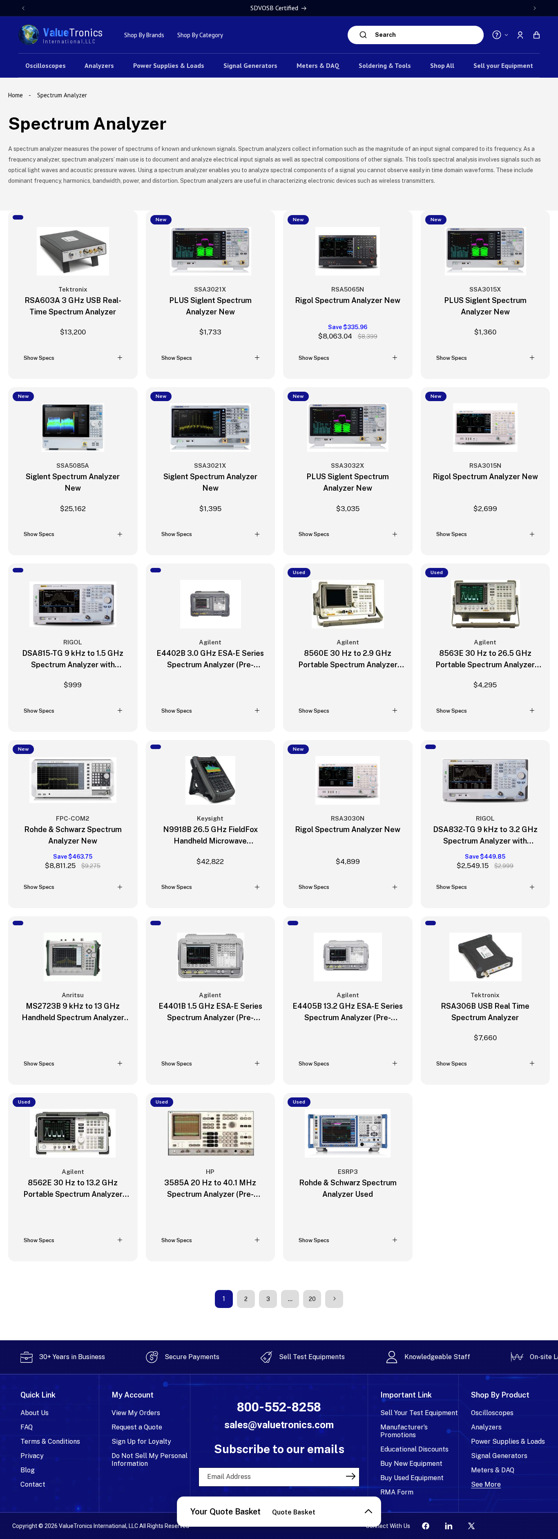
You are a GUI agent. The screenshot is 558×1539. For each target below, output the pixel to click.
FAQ (26, 1427)
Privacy (32, 1456)
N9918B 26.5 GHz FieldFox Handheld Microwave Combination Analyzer (210, 836)
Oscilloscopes (492, 1413)
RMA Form (396, 1492)
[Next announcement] (535, 8)
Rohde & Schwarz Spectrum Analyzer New (73, 835)
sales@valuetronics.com (279, 1425)
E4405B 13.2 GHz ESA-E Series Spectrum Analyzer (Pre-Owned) (347, 1012)
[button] (536, 35)
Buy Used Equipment (412, 1478)
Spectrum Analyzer (62, 95)
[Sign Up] (350, 1476)
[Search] (363, 35)
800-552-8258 (279, 1407)
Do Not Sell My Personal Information (149, 1459)
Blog (27, 1470)
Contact (32, 1484)
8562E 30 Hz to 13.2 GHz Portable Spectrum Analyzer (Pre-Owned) (73, 1189)
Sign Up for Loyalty (141, 1441)
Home (16, 95)
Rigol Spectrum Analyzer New (347, 300)
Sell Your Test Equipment (419, 1413)
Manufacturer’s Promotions (404, 1431)
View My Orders (136, 1413)
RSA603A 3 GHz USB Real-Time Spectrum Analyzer (73, 306)
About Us (34, 1413)
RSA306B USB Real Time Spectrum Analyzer (485, 1011)
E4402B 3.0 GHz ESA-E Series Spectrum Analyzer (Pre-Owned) (210, 659)
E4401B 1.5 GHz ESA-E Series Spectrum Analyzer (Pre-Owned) (210, 1012)
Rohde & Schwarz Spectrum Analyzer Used (348, 1188)
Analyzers (486, 1427)
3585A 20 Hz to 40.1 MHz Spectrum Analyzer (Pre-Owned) (210, 1189)
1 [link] (224, 1298)
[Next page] (334, 1299)
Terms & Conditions (50, 1441)
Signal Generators (499, 1456)
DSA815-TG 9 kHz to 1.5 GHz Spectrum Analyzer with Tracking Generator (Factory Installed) (72, 659)
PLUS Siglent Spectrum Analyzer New (210, 306)
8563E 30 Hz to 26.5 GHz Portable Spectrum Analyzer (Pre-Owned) (485, 659)
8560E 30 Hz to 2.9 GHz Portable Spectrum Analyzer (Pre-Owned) (347, 659)
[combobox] (427, 35)
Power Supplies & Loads (508, 1441)
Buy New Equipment (411, 1463)
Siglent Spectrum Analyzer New (73, 482)
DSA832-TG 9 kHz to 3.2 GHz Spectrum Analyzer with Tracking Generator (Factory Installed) (485, 836)
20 (312, 1298)
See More (486, 1484)
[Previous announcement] (23, 8)
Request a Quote (137, 1427)
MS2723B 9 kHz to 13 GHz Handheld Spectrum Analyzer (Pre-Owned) (73, 1012)
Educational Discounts (414, 1449)
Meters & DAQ (492, 1470)
